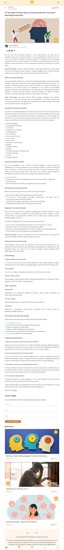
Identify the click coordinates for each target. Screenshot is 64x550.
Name (7, 410)
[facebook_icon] (12, 51)
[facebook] (23, 532)
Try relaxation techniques (14, 323)
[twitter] (32, 532)
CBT (6, 263)
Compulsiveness (11, 197)
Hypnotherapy (9, 272)
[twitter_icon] (7, 51)
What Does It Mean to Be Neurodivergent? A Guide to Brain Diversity (26, 456)
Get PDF (56, 7)
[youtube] (36, 532)
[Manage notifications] (60, 546)
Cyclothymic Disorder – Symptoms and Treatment (21, 522)
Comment (8, 404)
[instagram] (27, 532)
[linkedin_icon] (9, 51)
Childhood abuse (11, 177)
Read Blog (9, 458)
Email (7, 416)
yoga (10, 333)
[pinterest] (40, 532)
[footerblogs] (6, 547)
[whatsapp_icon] (14, 51)
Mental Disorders (12, 9)
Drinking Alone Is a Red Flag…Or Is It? (17, 489)
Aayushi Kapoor (13, 45)
